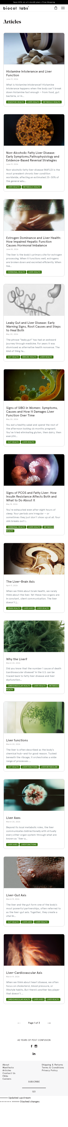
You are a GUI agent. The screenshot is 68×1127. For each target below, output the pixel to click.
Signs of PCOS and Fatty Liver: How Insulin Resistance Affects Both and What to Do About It (31, 496)
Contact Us (9, 1073)
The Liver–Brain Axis (20, 581)
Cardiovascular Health (19, 686)
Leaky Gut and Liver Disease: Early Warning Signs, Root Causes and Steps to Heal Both (33, 326)
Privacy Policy (50, 1070)
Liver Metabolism (49, 767)
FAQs (5, 1076)
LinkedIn (34, 1053)
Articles (7, 1070)
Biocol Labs (16, 8)
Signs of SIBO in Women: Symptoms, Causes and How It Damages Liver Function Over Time (32, 411)
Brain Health (14, 608)
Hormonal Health (16, 272)
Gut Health (13, 357)
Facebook (31, 1046)
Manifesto (8, 1067)
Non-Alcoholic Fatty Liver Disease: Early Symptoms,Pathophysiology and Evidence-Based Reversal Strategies (32, 156)
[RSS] (34, 1050)
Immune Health (29, 357)
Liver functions (17, 740)
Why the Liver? (16, 659)
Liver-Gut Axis (16, 895)
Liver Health (33, 102)
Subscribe (34, 1082)
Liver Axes (28, 608)
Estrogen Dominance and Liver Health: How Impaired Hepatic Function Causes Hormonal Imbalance (33, 241)
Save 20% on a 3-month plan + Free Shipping (34, 2)
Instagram (35, 1046)
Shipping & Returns (52, 1064)
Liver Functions (29, 767)
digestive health (16, 102)
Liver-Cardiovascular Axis (24, 973)
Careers (7, 1079)
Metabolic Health (51, 102)
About (6, 1064)
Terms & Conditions (53, 1067)
